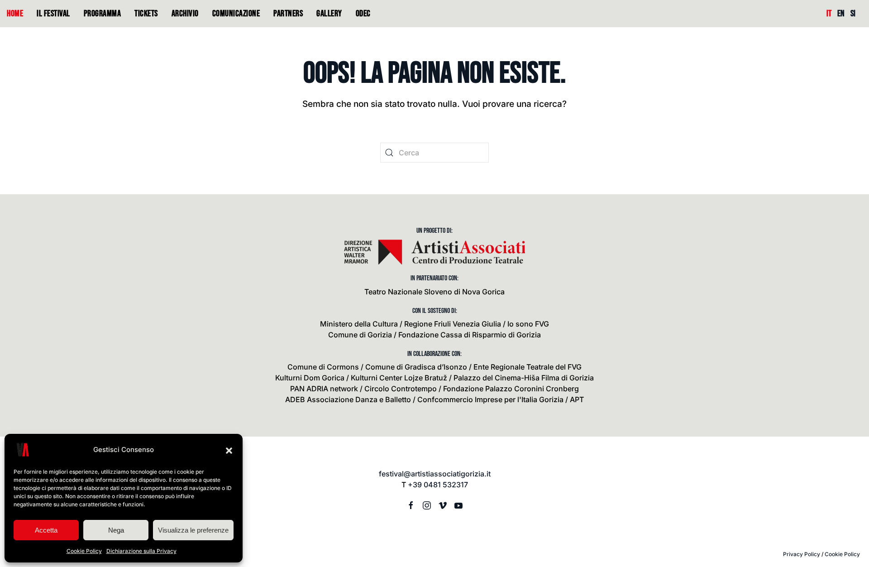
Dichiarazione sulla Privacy (141, 551)
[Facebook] (410, 504)
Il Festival (53, 13)
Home (15, 13)
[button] (229, 449)
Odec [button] (363, 13)
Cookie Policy (84, 551)
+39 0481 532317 (438, 484)
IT (828, 13)
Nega (116, 530)
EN (841, 13)
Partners (288, 13)
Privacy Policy (801, 554)
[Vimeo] (442, 504)
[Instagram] (426, 504)
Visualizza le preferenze (193, 530)
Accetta (46, 530)
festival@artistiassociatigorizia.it (435, 473)
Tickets (146, 13)
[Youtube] (458, 504)
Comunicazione (236, 13)
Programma (102, 13)
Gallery (329, 13)
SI (852, 13)
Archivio (185, 13)
